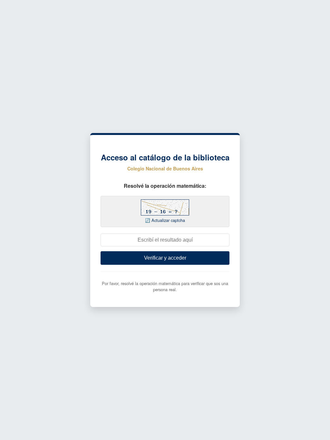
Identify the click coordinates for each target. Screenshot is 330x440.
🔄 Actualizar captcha (165, 220)
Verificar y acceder (165, 258)
